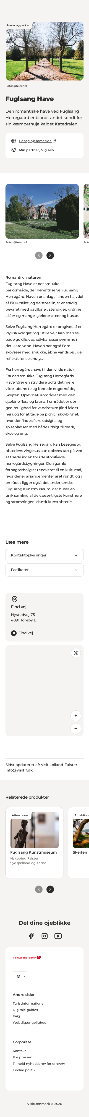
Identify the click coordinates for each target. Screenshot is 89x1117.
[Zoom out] (75, 728)
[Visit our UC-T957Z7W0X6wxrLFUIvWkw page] (58, 936)
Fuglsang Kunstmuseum (27, 489)
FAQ (16, 1016)
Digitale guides (25, 1010)
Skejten (12, 395)
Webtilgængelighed (30, 1023)
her (8, 414)
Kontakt (19, 1051)
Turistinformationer (29, 1003)
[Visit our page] (31, 936)
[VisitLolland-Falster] (27, 958)
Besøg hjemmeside (35, 141)
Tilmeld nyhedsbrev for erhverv (39, 1064)
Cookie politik (24, 1070)
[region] (44, 690)
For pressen (22, 1057)
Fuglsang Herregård (34, 444)
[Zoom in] (75, 715)
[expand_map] (76, 653)
